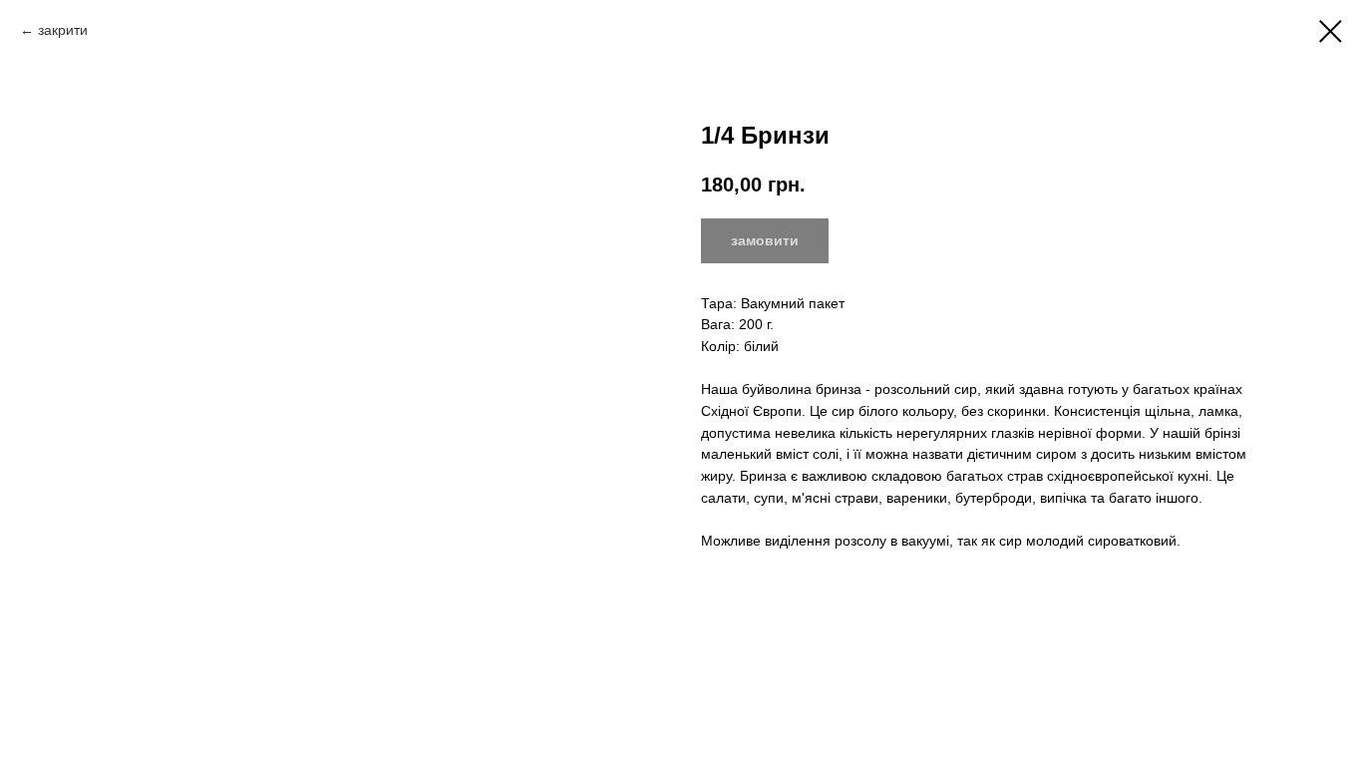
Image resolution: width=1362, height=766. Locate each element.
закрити (63, 30)
